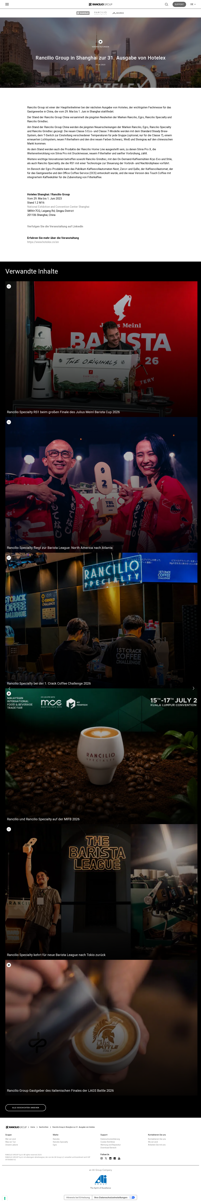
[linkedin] (110, 1158)
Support (179, 4)
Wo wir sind (153, 1142)
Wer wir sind (10, 1139)
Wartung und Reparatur (110, 1145)
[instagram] (101, 1158)
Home (32, 1127)
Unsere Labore (11, 1145)
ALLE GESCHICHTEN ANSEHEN (25, 1108)
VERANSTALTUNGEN (100, 47)
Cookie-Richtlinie (107, 1142)
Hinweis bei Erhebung (78, 1197)
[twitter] (106, 1158)
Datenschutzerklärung (110, 1139)
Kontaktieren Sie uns (157, 1139)
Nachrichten (43, 1127)
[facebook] (115, 1158)
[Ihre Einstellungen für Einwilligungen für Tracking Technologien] (4, 1198)
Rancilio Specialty (60, 1142)
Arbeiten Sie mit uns (157, 1145)
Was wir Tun (10, 1142)
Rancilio (56, 1139)
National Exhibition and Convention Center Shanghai (58, 206)
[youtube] (119, 1158)
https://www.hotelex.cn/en (43, 242)
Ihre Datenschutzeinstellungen (110, 1197)
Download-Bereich (108, 1148)
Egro (55, 1145)
